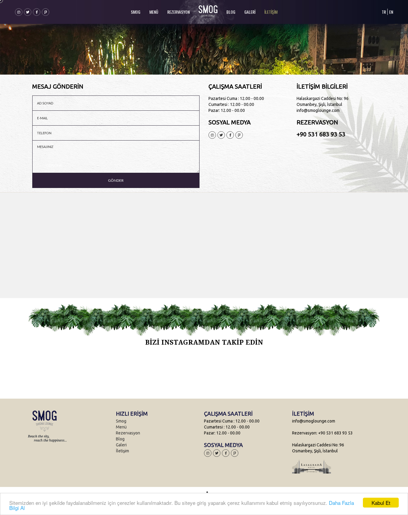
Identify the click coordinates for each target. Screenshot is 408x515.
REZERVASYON (178, 12)
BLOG (230, 12)
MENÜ (153, 12)
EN (391, 12)
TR (384, 12)
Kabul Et (381, 502)
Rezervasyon (128, 433)
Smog (121, 421)
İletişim (122, 450)
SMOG (135, 12)
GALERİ (249, 12)
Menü (121, 427)
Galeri (121, 444)
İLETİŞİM (270, 12)
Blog (120, 439)
